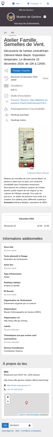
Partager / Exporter (21, 70)
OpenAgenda (8, 431)
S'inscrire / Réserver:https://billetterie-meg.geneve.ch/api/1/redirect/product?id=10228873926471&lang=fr (30, 102)
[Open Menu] (48, 3)
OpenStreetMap (33, 414)
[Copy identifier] (29, 425)
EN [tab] (5, 33)
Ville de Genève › (26, 10)
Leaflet (21, 414)
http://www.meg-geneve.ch (19, 385)
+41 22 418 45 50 (15, 389)
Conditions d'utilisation (31, 431)
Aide (18, 3)
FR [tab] (12, 33)
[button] (26, 403)
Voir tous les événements (26, 23)
